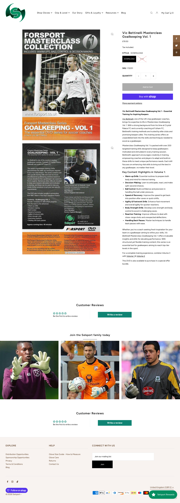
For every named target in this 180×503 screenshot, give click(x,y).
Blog (8, 467)
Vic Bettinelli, (128, 119)
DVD (142, 59)
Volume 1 (131, 256)
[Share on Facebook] (176, 38)
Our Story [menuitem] (77, 13)
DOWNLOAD (129, 59)
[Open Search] (151, 12)
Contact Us (54, 464)
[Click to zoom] (112, 34)
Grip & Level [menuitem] (61, 13)
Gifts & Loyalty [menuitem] (93, 13)
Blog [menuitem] (123, 13)
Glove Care (54, 457)
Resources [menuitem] (111, 13)
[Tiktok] (17, 482)
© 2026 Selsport (13, 494)
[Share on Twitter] (176, 45)
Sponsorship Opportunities (17, 457)
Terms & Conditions (14, 464)
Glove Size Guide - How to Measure (64, 454)
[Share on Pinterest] (176, 52)
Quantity (127, 76)
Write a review (114, 314)
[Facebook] (7, 482)
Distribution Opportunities (17, 454)
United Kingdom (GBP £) (161, 487)
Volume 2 (141, 256)
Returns (52, 461)
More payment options (132, 103)
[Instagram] (12, 482)
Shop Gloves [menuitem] (43, 13)
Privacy (9, 461)
